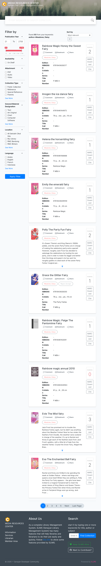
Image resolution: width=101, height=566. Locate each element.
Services (9, 535)
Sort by (70, 32)
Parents (11, 95)
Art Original (12, 113)
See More (9, 98)
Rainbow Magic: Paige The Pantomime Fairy (57, 322)
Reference (12, 89)
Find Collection (87, 535)
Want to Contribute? (82, 550)
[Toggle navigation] (95, 4)
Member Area (11, 541)
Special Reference (15, 92)
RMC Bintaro (12, 144)
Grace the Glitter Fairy (55, 275)
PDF (9, 72)
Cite (89, 69)
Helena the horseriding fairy (58, 139)
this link (46, 539)
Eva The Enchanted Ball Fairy (59, 459)
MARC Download (89, 61)
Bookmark (61, 52)
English (10, 160)
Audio (10, 75)
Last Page (77, 506)
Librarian (9, 538)
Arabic (10, 157)
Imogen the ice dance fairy (57, 94)
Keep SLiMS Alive (81, 544)
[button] (62, 266)
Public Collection (14, 87)
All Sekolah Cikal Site (14, 134)
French (10, 162)
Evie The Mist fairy (53, 413)
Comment (48, 52)
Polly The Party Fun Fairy (56, 229)
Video (10, 77)
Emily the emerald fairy (55, 184)
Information (10, 532)
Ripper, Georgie (66, 284)
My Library (12, 139)
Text (9, 110)
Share (71, 52)
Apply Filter (15, 176)
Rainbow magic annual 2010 (58, 368)
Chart (10, 115)
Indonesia (11, 165)
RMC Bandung (13, 141)
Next (67, 506)
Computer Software (12, 119)
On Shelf (11, 62)
